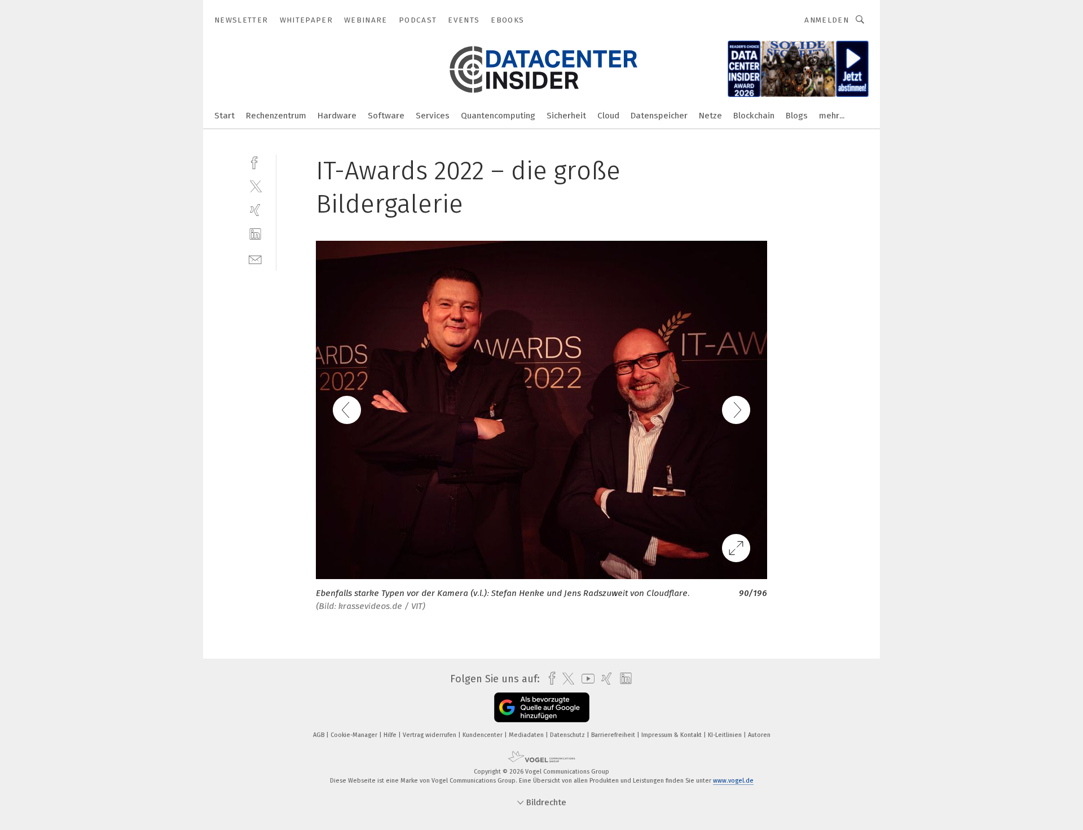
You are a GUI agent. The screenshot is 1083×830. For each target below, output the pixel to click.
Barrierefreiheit (614, 735)
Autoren (759, 735)
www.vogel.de (733, 780)
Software (386, 116)
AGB (319, 735)
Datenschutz (568, 735)
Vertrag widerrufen (430, 735)
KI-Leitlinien (725, 735)
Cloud (608, 116)
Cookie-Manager (355, 735)
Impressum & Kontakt (672, 735)
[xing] (255, 210)
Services (433, 116)
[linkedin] (255, 234)
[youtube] (585, 679)
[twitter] (255, 186)
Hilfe (391, 735)
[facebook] (255, 161)
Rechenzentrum (276, 116)
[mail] (255, 258)
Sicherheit (566, 116)
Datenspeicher (659, 116)
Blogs (797, 116)
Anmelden (826, 20)
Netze (710, 116)
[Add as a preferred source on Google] (541, 707)
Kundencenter (483, 735)
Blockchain (753, 116)
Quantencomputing (498, 116)
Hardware (337, 116)
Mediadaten (527, 735)
